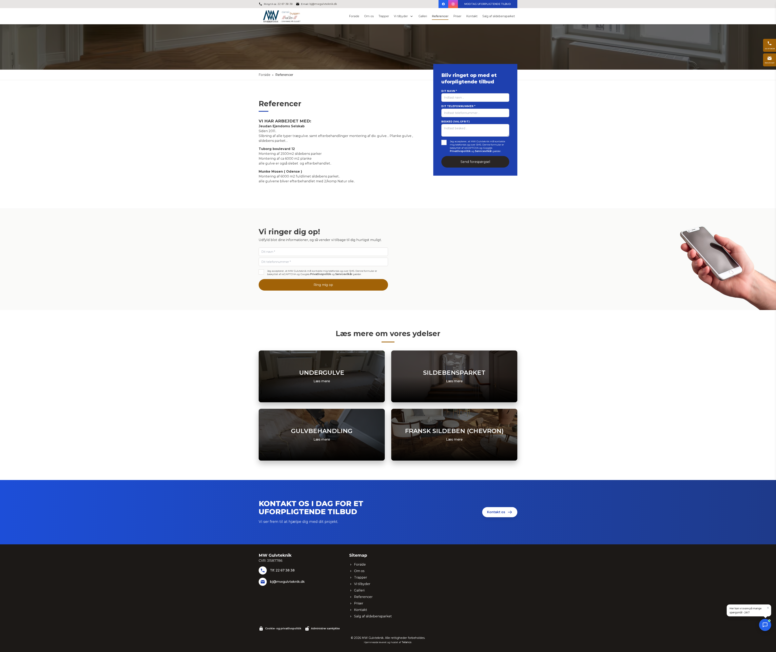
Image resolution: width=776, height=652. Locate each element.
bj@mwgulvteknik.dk (323, 3)
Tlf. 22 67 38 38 (282, 570)
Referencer (363, 597)
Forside (264, 75)
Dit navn (449, 90)
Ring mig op (323, 285)
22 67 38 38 (285, 3)
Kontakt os (496, 512)
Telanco (406, 642)
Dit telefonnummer (458, 106)
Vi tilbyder (362, 584)
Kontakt (360, 610)
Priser (358, 603)
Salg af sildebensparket (373, 616)
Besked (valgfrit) (455, 121)
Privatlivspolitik (460, 150)
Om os (359, 571)
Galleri (359, 590)
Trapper (360, 577)
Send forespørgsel (475, 162)
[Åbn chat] (765, 625)
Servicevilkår (483, 150)
